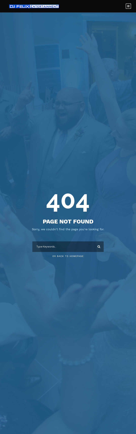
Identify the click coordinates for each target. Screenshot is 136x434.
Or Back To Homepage (68, 256)
